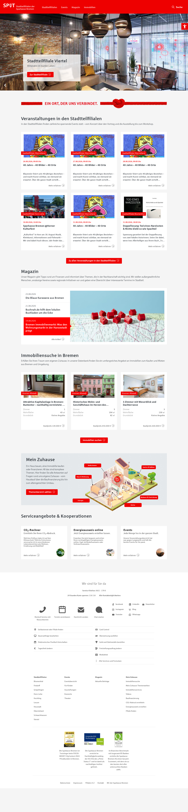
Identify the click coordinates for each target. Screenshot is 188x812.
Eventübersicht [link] (70, 681)
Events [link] (64, 7)
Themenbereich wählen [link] (40, 492)
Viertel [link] (36, 719)
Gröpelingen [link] (39, 690)
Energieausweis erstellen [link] (136, 707)
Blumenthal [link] (38, 681)
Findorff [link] (37, 686)
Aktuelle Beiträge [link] (102, 681)
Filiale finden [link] (131, 711)
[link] (184, 26)
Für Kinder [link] (68, 686)
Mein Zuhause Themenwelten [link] (138, 686)
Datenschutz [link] (65, 783)
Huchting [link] (37, 698)
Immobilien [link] (89, 7)
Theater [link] (67, 698)
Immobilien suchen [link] (92, 440)
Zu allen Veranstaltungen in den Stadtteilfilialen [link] (92, 261)
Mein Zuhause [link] (131, 677)
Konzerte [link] (68, 694)
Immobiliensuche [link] (133, 681)
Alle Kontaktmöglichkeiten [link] (110, 595)
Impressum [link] (77, 783)
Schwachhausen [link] (40, 715)
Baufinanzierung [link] (132, 698)
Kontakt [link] (101, 783)
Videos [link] (128, 694)
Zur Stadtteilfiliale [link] (38, 74)
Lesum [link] (36, 703)
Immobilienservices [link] (134, 690)
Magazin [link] (76, 7)
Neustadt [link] (37, 707)
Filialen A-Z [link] (90, 783)
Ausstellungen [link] (70, 690)
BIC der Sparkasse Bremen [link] (117, 783)
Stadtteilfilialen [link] (49, 7)
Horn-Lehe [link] (38, 694)
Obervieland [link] (39, 711)
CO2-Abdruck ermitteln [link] (135, 703)
